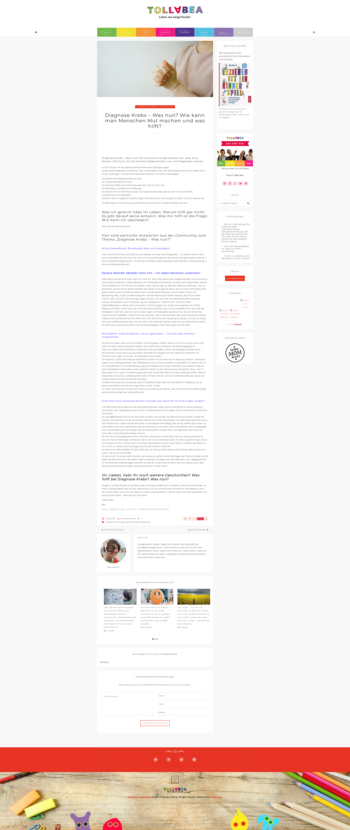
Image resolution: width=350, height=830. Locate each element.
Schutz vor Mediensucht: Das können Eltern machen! (236, 257)
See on (231, 324)
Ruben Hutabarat (149, 509)
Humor (204, 32)
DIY (146, 32)
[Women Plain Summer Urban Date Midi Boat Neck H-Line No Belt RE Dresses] (245, 304)
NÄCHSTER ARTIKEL (197, 530)
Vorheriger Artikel (114, 530)
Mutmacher (146, 522)
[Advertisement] (151, 144)
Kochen (165, 32)
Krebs (128, 522)
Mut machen (136, 522)
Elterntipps (126, 32)
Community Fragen (147, 106)
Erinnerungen (119, 522)
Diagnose (109, 522)
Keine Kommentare (128, 518)
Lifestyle (184, 32)
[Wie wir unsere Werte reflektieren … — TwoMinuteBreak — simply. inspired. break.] (224, 314)
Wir (223, 32)
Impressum (133, 797)
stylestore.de (216, 797)
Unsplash (164, 509)
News (107, 32)
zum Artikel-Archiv (234, 278)
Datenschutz (243, 32)
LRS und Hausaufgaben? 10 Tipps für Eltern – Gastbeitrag (236, 248)
